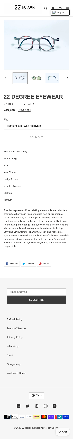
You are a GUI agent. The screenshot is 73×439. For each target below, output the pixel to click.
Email (10, 355)
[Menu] (67, 8)
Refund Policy (14, 319)
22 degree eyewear (31, 428)
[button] (60, 12)
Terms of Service (16, 328)
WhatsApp (12, 346)
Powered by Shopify (49, 428)
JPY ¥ (35, 395)
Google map (13, 364)
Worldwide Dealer (16, 373)
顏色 (6, 119)
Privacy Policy (15, 337)
